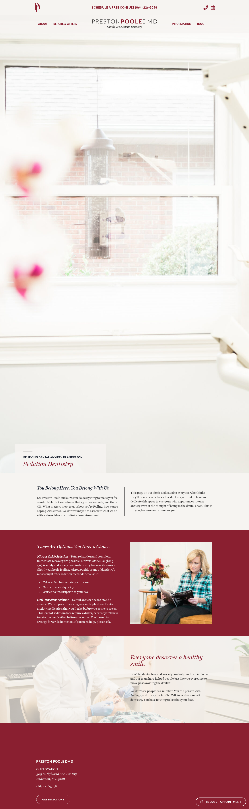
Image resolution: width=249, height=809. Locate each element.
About (43, 23)
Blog (200, 23)
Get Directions (53, 799)
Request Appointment (223, 801)
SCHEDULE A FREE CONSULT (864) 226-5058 (124, 7)
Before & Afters (65, 23)
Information (181, 23)
